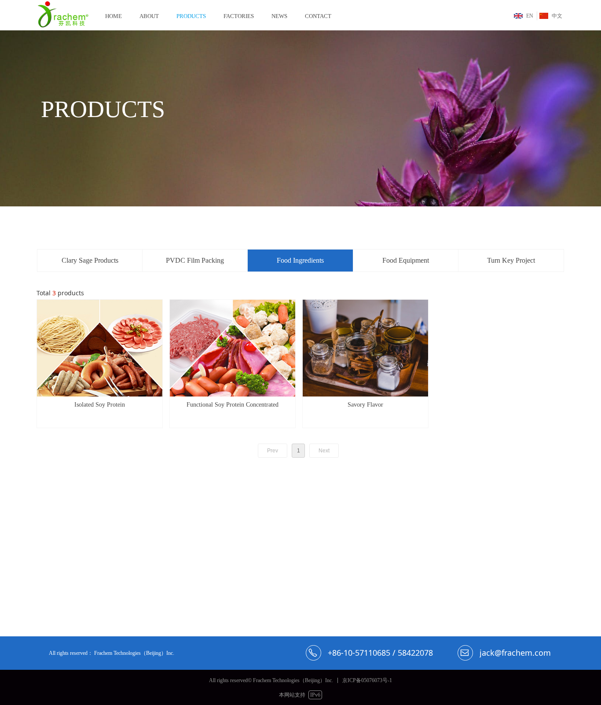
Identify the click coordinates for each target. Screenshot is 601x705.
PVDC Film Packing (195, 260)
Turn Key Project (511, 260)
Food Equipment (405, 260)
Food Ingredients (300, 260)
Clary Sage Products (90, 260)
